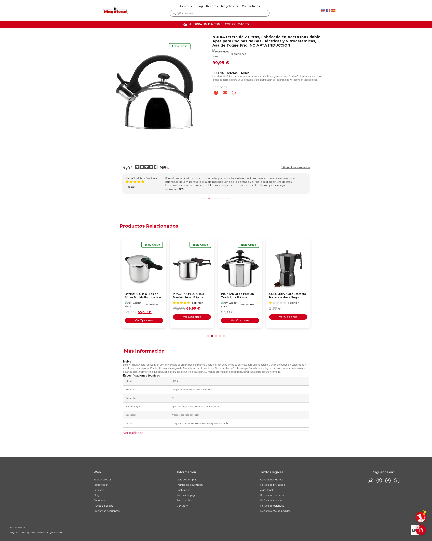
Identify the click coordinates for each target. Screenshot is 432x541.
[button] (186, 6)
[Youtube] (370, 480)
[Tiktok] (396, 480)
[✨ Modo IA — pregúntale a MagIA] (421, 517)
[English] (323, 10)
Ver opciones (144, 316)
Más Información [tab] (144, 351)
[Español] (333, 10)
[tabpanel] (216, 398)
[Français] (328, 10)
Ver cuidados (133, 433)
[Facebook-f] (388, 480)
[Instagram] (379, 480)
